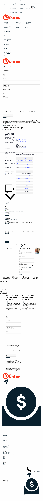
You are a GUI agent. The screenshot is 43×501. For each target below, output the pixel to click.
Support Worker (14, 4)
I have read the (26, 267)
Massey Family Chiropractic (28, 161)
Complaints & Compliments (6, 438)
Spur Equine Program (6, 44)
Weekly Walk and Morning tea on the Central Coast (14, 211)
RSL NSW (18, 171)
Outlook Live (7, 203)
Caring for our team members (6, 448)
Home (3, 125)
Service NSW (26, 184)
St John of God (26, 188)
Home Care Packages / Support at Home (9, 26)
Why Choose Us (6, 22)
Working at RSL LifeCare (15, 9)
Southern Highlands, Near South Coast (25, 13)
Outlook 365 (7, 202)
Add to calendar (7, 192)
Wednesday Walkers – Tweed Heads (11, 219)
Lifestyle (4, 464)
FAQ (4, 35)
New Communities (18, 23)
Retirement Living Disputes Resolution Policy (8, 454)
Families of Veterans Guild (20, 160)
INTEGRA (18, 161)
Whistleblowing (5, 440)
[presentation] (8, 115)
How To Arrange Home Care (7, 32)
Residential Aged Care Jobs (6, 445)
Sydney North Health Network (28, 185)
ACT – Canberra (22, 3)
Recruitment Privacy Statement (27, 267)
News (4, 4)
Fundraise (4, 458)
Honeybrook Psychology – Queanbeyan (12, 227)
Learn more (7, 223)
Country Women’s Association (28, 160)
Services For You (6, 23)
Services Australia (27, 182)
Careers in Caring (14, 3)
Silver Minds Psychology (27, 187)
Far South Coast (22, 7)
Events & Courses (6, 47)
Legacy (17, 163)
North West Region (22, 9)
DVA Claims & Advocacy (7, 43)
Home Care (4, 430)
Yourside (26, 192)
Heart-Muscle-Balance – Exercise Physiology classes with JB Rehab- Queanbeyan (19, 237)
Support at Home (6, 27)
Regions (21, 0)
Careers (12, 0)
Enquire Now (5, 36)
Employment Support (6, 40)
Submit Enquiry (5, 117)
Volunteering (13, 13)
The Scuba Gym (19, 175)
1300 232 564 (38, 471)
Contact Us (5, 49)
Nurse (13, 7)
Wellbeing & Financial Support (7, 39)
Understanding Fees (27, 23)
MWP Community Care (27, 167)
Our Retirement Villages (18, 22)
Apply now (20, 274)
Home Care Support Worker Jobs (7, 444)
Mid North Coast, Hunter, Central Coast (25, 8)
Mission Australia (27, 164)
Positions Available (14, 8)
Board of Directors (5, 436)
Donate (33, 8)
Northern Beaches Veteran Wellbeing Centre (9, 139)
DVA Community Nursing (7, 31)
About (4, 0)
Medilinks (26, 163)
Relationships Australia (27, 178)
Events (5, 125)
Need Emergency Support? (7, 52)
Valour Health (18, 178)
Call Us (5, 57)
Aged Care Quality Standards (6, 452)
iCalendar (7, 201)
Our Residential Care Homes (28, 22)
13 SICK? (26, 158)
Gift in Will (4, 459)
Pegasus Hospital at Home (28, 175)
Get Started (8, 53)
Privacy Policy (35, 111)
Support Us (34, 7)
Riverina (21, 12)
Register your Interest (14, 12)
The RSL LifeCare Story (7, 3)
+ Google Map (24, 147)
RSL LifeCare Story (5, 435)
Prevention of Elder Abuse (6, 453)
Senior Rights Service (27, 181)
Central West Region (22, 4)
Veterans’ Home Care (6, 30)
